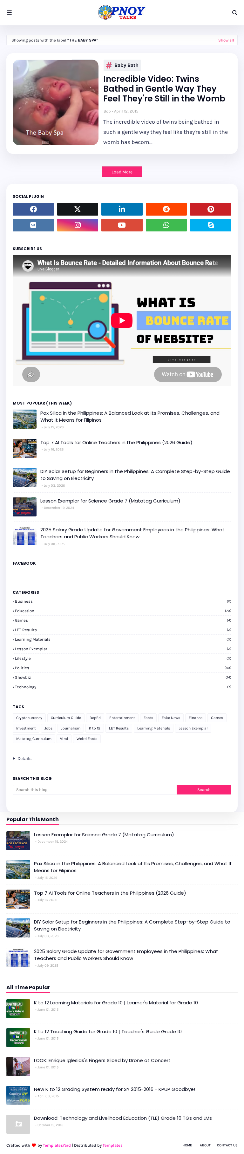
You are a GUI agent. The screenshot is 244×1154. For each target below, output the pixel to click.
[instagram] (77, 225)
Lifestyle (123, 658)
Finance (195, 718)
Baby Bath (126, 65)
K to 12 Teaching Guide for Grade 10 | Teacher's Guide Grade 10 (108, 1031)
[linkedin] (122, 209)
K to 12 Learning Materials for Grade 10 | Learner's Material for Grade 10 (116, 1002)
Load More (122, 172)
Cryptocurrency (29, 718)
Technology (123, 686)
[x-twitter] (77, 209)
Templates (113, 1145)
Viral (64, 738)
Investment (26, 728)
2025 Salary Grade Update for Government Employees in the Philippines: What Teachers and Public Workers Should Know (132, 533)
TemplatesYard (57, 1145)
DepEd (95, 718)
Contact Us (227, 1145)
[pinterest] (210, 209)
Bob (107, 111)
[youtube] (122, 225)
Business (123, 601)
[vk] (33, 225)
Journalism (70, 728)
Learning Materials (123, 639)
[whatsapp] (166, 225)
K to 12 (94, 728)
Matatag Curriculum (33, 738)
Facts (148, 718)
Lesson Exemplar (123, 648)
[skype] (210, 225)
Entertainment (122, 718)
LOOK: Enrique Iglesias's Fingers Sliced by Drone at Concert (102, 1060)
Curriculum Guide (66, 718)
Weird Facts (87, 738)
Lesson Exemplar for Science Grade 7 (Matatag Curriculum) (110, 500)
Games (123, 620)
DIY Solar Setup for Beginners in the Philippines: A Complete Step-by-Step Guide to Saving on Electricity (135, 475)
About (205, 1145)
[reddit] (166, 209)
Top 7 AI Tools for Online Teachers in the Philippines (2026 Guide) (116, 442)
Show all (226, 40)
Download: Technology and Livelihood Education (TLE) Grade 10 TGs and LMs (123, 1118)
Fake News (171, 718)
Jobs (48, 728)
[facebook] (33, 209)
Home (187, 1145)
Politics (123, 667)
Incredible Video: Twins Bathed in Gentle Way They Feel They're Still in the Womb (164, 89)
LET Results (123, 629)
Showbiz (123, 677)
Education (123, 610)
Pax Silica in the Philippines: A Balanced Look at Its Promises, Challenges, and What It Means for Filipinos (130, 417)
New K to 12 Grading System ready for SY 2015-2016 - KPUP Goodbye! (114, 1089)
